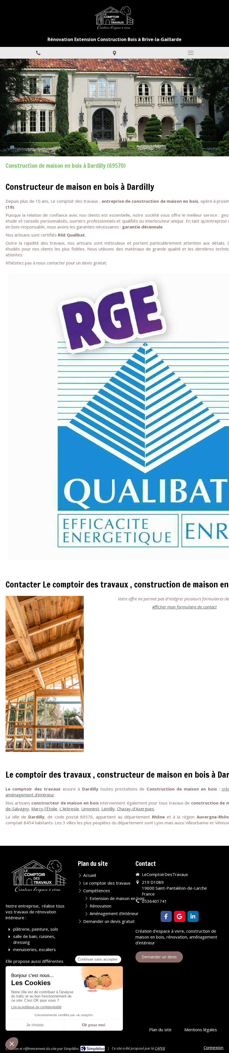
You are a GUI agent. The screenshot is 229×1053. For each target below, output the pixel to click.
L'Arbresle (69, 808)
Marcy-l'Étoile (44, 808)
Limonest (90, 808)
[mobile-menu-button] (191, 52)
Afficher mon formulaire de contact (184, 607)
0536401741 (154, 901)
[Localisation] (114, 53)
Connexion (213, 1047)
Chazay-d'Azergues (135, 808)
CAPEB (160, 1048)
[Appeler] (38, 53)
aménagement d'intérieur (30, 794)
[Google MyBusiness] (179, 916)
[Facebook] (166, 916)
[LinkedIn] (193, 916)
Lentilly (108, 808)
